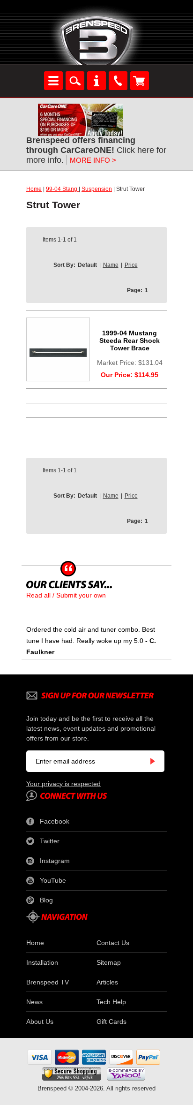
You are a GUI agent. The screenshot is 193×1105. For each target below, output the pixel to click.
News (34, 1002)
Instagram (55, 860)
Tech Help (111, 1002)
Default (87, 265)
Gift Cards (111, 1021)
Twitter (49, 841)
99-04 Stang (62, 189)
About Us (39, 1021)
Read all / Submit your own (66, 595)
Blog (46, 900)
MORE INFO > (93, 160)
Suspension (97, 189)
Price (131, 265)
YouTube (53, 880)
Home (34, 189)
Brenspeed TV (47, 982)
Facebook (54, 821)
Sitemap (108, 962)
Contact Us (112, 942)
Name (111, 265)
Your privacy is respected (63, 783)
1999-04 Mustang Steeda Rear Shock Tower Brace (129, 340)
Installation (42, 962)
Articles (107, 982)
